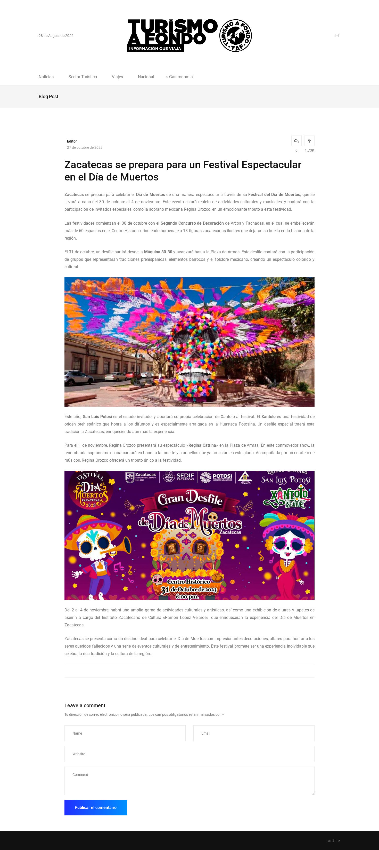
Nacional (146, 77)
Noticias (46, 77)
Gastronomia (181, 77)
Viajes (117, 77)
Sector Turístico (83, 77)
